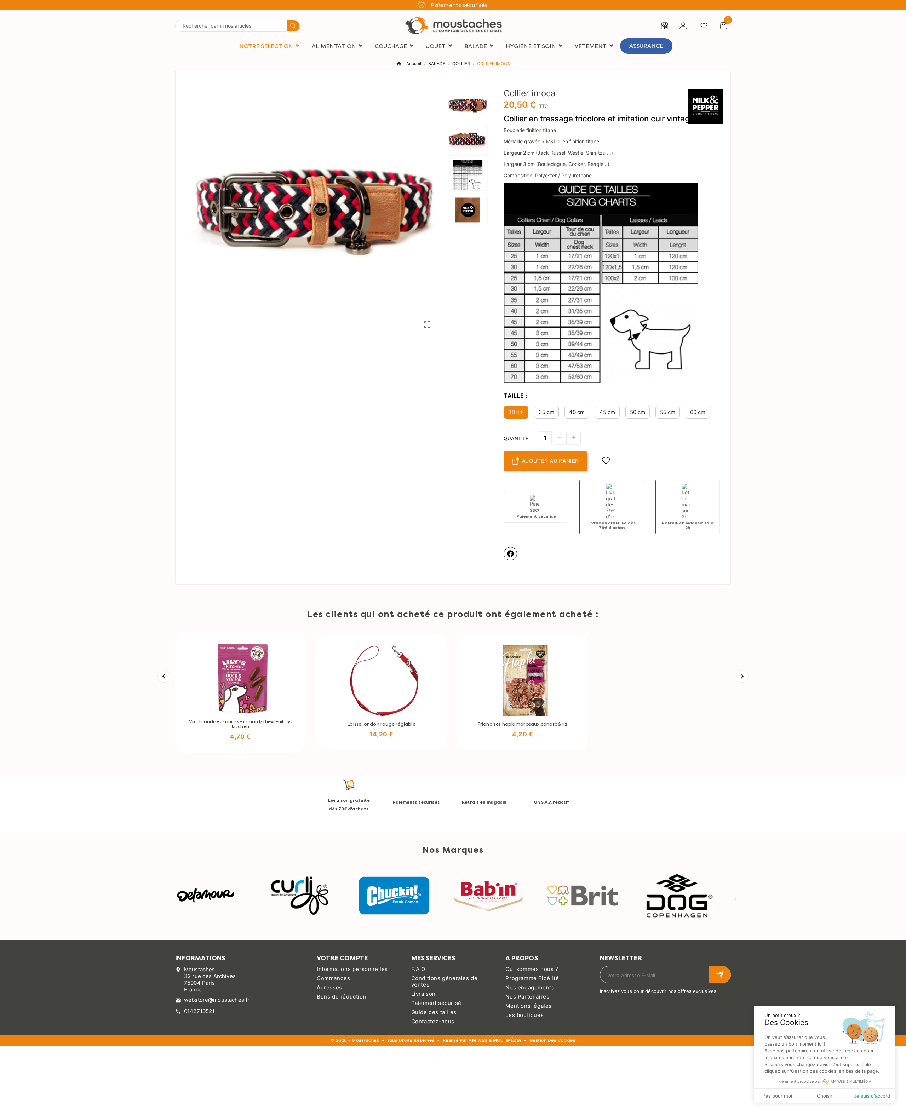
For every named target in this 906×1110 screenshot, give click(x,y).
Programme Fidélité (532, 978)
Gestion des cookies (552, 1040)
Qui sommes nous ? (531, 969)
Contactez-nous (432, 1021)
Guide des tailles (434, 1012)
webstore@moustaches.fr (217, 999)
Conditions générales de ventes (444, 981)
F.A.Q (418, 969)
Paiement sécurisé (436, 1003)
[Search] (293, 26)
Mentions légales (528, 1005)
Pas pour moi (777, 1096)
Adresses (329, 987)
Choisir (824, 1096)
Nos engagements (529, 987)
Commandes (333, 978)
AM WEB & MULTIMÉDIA (495, 1040)
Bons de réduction (341, 996)
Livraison (423, 993)
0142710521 (199, 1011)
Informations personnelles (352, 969)
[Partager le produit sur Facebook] (510, 553)
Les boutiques (524, 1015)
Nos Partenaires (527, 996)
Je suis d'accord (872, 1096)
